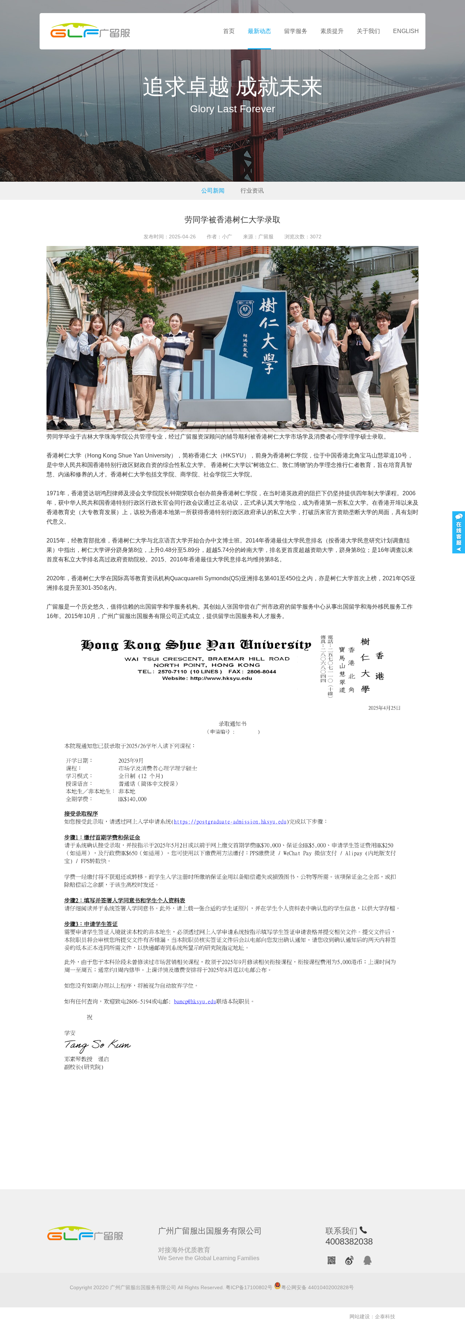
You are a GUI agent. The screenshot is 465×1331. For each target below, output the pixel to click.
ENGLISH (406, 31)
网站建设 (359, 1316)
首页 (229, 31)
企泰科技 (385, 1316)
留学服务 (295, 31)
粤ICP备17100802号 (249, 1287)
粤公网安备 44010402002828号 (317, 1287)
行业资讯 (252, 190)
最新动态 (259, 31)
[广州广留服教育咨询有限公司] (90, 31)
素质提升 (332, 31)
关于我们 (368, 31)
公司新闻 (213, 190)
